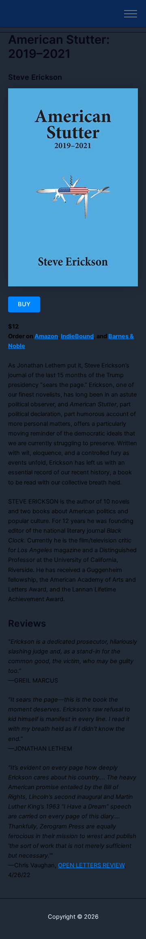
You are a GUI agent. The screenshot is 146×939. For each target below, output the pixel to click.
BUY (24, 304)
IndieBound (77, 336)
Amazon (46, 336)
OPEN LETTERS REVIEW (91, 865)
